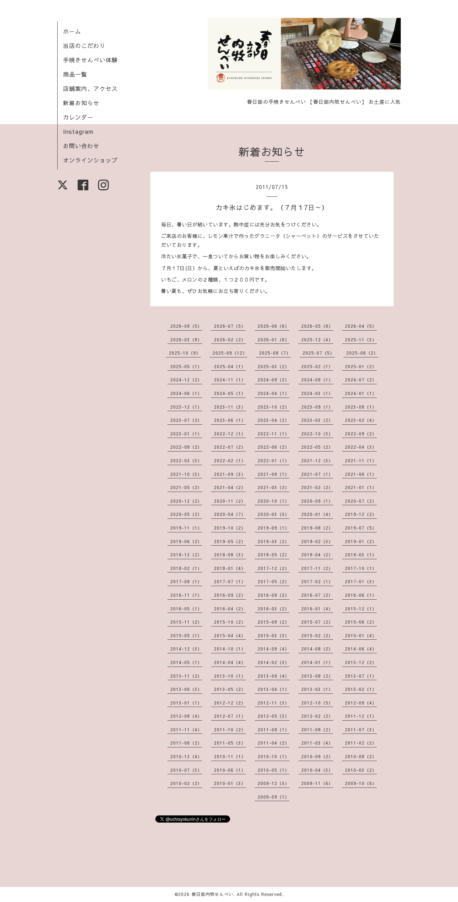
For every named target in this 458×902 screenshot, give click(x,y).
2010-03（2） (361, 770)
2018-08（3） (230, 554)
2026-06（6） (273, 326)
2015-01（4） (361, 635)
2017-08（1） (186, 581)
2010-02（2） (186, 783)
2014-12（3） (186, 649)
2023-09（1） (317, 407)
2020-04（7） (230, 514)
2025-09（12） (230, 353)
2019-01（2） (361, 541)
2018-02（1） (186, 568)
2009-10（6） (361, 783)
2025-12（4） (317, 339)
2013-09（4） (273, 676)
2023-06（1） (230, 420)
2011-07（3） (361, 729)
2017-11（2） (317, 568)
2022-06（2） (273, 447)
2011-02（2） (361, 743)
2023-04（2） (273, 420)
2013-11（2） (186, 676)
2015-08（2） (273, 622)
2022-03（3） (186, 460)
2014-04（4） (230, 662)
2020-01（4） (317, 514)
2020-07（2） (361, 501)
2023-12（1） (186, 407)
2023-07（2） (186, 420)
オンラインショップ (90, 160)
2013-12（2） (361, 662)
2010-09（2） (317, 756)
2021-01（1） (361, 487)
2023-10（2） (273, 407)
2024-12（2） (186, 379)
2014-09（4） (273, 649)
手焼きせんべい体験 (90, 60)
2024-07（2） (361, 379)
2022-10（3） (317, 434)
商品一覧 (75, 74)
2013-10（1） (230, 676)
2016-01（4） (317, 608)
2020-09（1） (317, 501)
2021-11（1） (361, 460)
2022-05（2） (317, 447)
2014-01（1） (317, 662)
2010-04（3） (317, 770)
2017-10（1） (361, 568)
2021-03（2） (273, 487)
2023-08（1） (361, 407)
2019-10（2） (230, 528)
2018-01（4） (230, 568)
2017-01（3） (361, 581)
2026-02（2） (230, 339)
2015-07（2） (317, 622)
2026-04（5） (361, 326)
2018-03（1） (361, 554)
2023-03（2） (317, 420)
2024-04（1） (273, 393)
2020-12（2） (186, 501)
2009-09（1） (273, 797)
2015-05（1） (186, 635)
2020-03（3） (273, 514)
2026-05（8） (317, 326)
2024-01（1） (361, 393)
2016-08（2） (273, 595)
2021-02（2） (317, 487)
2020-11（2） (230, 501)
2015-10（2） (230, 622)
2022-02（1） (230, 460)
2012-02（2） (317, 716)
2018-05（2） (273, 554)
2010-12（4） (186, 756)
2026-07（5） (230, 326)
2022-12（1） (230, 434)
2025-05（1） (186, 366)
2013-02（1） (361, 689)
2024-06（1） (186, 393)
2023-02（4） (361, 420)
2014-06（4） (361, 649)
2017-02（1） (317, 581)
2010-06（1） (230, 770)
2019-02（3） (317, 541)
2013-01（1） (186, 703)
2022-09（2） (361, 434)
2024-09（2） (273, 379)
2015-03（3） (273, 635)
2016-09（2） (230, 595)
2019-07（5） (361, 528)
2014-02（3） (273, 662)
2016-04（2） (230, 608)
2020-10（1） (273, 501)
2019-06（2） (186, 541)
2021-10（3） (186, 474)
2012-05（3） (273, 716)
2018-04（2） (317, 554)
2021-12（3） (317, 460)
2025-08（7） (275, 353)
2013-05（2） (230, 689)
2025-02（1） (317, 366)
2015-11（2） (186, 622)
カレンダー (78, 117)
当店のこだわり (84, 45)
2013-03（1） (317, 689)
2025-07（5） (319, 353)
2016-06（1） (361, 595)
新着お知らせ (81, 103)
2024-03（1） (317, 393)
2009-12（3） (273, 783)
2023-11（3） (230, 407)
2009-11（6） (317, 783)
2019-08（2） (317, 528)
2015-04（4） (230, 635)
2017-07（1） (230, 581)
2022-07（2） (230, 447)
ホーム (72, 31)
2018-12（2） (186, 554)
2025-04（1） (230, 366)
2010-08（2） (361, 756)
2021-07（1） (317, 474)
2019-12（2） (361, 514)
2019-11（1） (186, 528)
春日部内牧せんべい (212, 894)
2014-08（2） (317, 649)
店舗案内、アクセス (90, 88)
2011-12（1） (361, 716)
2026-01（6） (273, 339)
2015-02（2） (317, 635)
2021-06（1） (361, 474)
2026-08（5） (186, 326)
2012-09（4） (361, 703)
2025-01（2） (361, 366)
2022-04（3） (361, 447)
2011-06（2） (186, 743)
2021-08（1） (273, 474)
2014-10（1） (230, 649)
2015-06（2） (361, 622)
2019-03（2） (273, 541)
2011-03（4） (317, 743)
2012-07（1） (230, 716)
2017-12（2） (273, 568)
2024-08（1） (317, 379)
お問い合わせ (81, 146)
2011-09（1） (273, 729)
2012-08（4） (186, 716)
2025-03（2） (273, 366)
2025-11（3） (361, 339)
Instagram (78, 131)
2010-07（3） (186, 770)
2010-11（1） (230, 756)
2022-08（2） (186, 447)
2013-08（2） (317, 676)
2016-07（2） (317, 595)
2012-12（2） (230, 703)
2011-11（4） (186, 729)
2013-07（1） (361, 676)
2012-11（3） (273, 703)
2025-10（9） (185, 353)
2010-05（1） (273, 770)
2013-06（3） (186, 689)
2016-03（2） (273, 608)
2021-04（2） (230, 487)
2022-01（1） (273, 460)
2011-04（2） (273, 743)
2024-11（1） (230, 379)
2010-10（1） (273, 756)
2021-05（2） (186, 487)
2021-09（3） (230, 474)
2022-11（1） (273, 434)
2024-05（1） (230, 393)
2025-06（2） (362, 353)
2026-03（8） (186, 339)
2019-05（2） (230, 541)
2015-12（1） (361, 608)
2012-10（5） (317, 703)
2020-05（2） (186, 514)
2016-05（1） (186, 608)
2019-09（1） (273, 528)
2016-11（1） (186, 595)
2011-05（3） (230, 743)
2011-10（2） (230, 729)
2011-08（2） (317, 729)
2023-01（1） (186, 434)
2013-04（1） (273, 689)
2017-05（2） (273, 581)
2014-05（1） (186, 662)
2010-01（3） (230, 783)
